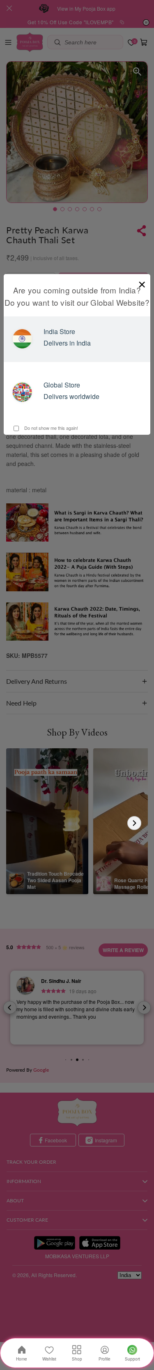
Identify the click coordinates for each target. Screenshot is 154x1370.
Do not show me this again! (50, 427)
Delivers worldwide (71, 396)
